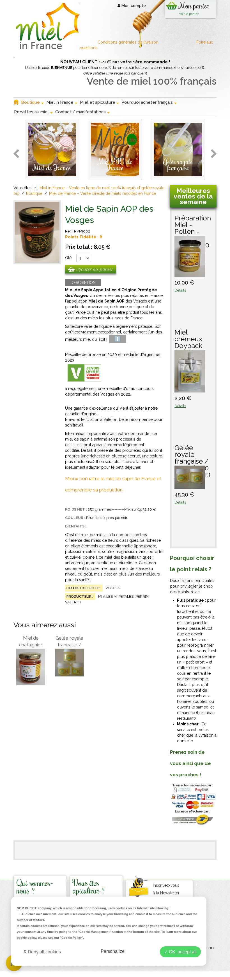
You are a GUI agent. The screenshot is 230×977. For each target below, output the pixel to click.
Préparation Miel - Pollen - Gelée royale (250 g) (192, 225)
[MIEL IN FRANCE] (46, 26)
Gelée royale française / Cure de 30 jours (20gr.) (192, 455)
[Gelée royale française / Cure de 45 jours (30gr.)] (69, 662)
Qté (68, 258)
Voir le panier (189, 14)
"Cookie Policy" (71, 937)
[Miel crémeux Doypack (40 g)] (189, 389)
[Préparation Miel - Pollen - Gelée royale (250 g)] (189, 274)
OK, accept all (182, 951)
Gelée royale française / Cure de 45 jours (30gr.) (69, 642)
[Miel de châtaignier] (30, 667)
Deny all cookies (44, 951)
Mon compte (133, 5)
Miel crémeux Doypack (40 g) (188, 339)
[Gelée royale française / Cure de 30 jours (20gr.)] (189, 486)
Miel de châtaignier (30, 641)
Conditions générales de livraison (128, 42)
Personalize (113, 951)
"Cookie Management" (94, 931)
